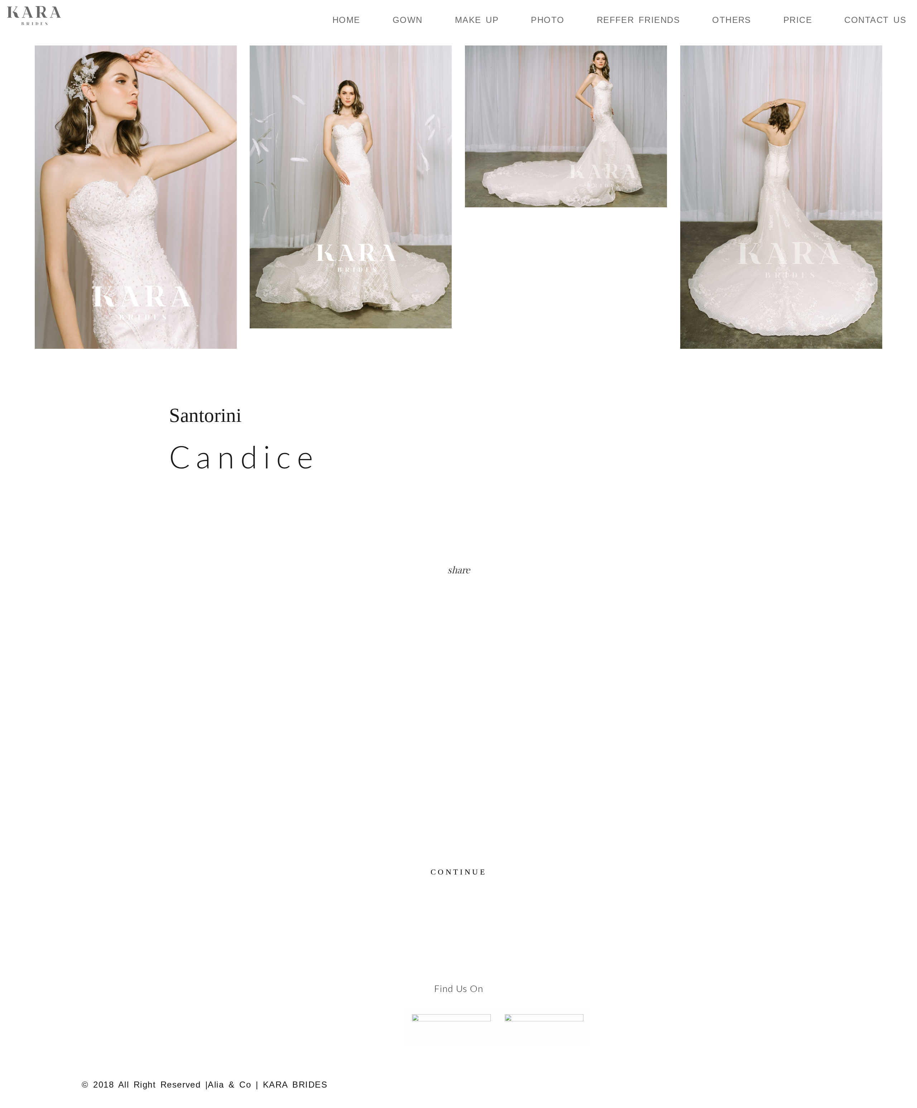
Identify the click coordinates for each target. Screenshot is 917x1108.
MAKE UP (477, 20)
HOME (346, 20)
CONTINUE (458, 871)
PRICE (797, 20)
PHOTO (547, 20)
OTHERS (731, 20)
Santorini (205, 415)
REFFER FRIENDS (638, 20)
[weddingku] (451, 1023)
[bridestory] (544, 1023)
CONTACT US (875, 20)
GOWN (408, 20)
